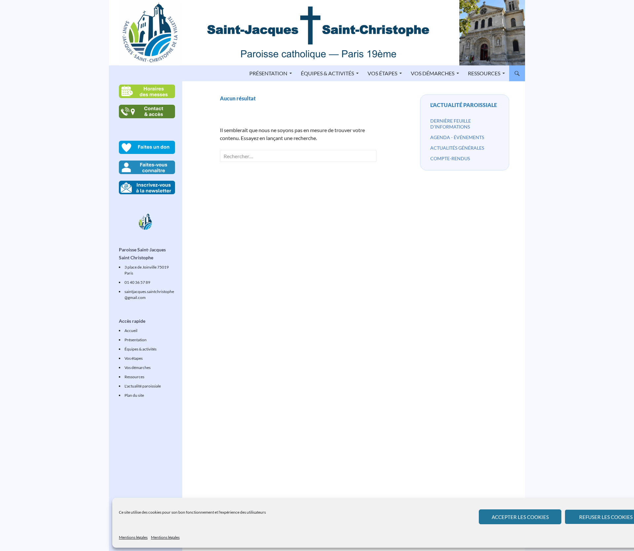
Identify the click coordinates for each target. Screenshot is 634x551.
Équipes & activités (327, 73)
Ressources (484, 73)
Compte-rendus (450, 158)
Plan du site (134, 395)
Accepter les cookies (520, 517)
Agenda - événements (457, 137)
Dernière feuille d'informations (450, 123)
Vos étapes (382, 73)
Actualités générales (457, 148)
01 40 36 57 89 (137, 282)
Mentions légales (133, 537)
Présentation (268, 73)
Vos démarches (432, 73)
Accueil (130, 330)
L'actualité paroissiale (463, 105)
